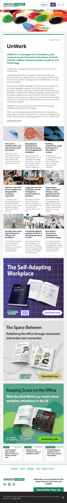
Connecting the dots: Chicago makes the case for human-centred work (12, 453)
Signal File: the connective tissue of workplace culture (33, 452)
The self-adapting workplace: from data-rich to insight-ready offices (54, 452)
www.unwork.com (13, 120)
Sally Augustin (17, 447)
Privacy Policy (17, 498)
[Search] (59, 5)
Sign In (44, 4)
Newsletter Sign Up (48, 489)
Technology (50, 447)
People (6, 447)
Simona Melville (38, 447)
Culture (28, 447)
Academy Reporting (58, 447)
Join (53, 4)
